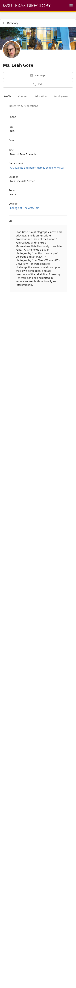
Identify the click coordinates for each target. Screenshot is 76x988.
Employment (61, 96)
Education (41, 96)
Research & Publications (23, 106)
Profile (7, 96)
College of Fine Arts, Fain (24, 207)
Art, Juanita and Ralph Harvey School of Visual (37, 167)
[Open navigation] (71, 5)
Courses (23, 96)
